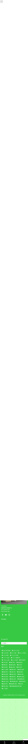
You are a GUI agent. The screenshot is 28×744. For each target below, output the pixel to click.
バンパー (6, 657)
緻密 (13, 676)
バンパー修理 (16, 657)
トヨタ (5, 655)
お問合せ (14, 743)
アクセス (23, 743)
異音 (21, 674)
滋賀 (13, 674)
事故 (13, 662)
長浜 (5, 686)
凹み (5, 667)
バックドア (14, 655)
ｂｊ (5, 688)
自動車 (21, 676)
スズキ (5, 653)
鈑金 (5, 683)
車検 (23, 681)
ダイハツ (22, 653)
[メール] (5, 614)
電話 (5, 743)
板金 (20, 671)
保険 (5, 664)
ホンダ (15, 660)
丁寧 (23, 660)
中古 (5, 662)
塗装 (13, 667)
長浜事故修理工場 (16, 686)
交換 (20, 662)
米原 (5, 676)
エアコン (16, 650)
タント (13, 653)
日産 (13, 671)
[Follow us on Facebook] (2, 614)
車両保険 (14, 681)
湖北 (5, 674)
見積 (13, 679)
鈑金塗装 (14, 683)
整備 (5, 671)
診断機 (21, 679)
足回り (5, 681)
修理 (13, 664)
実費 (13, 669)
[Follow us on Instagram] (9, 614)
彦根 (21, 669)
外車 (20, 667)
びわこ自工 (6, 650)
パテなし (6, 660)
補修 (5, 679)
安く (5, 669)
